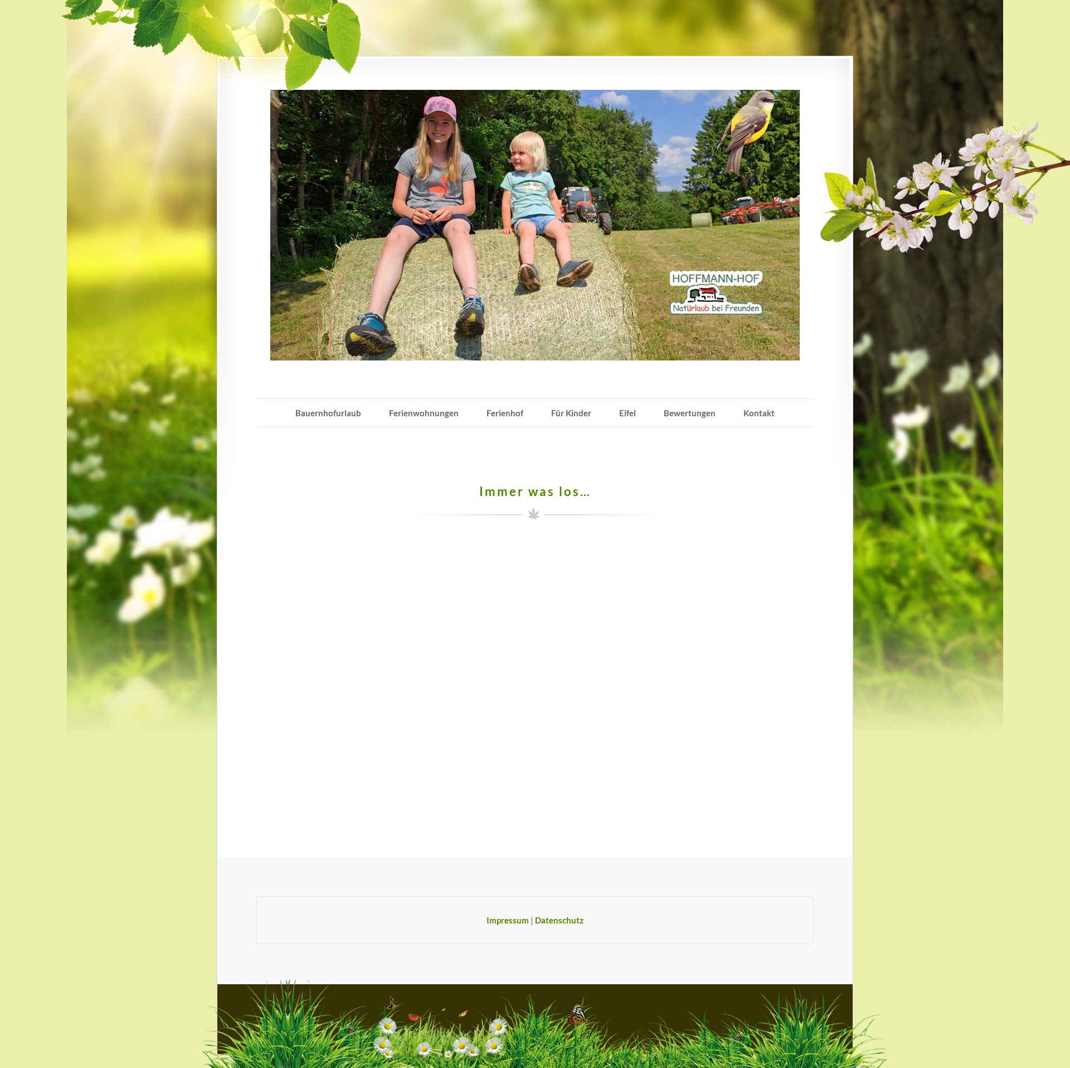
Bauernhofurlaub (328, 413)
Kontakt (759, 413)
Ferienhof (505, 413)
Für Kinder (571, 413)
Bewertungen (690, 413)
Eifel (627, 413)
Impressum (508, 920)
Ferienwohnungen (424, 413)
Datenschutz (559, 920)
